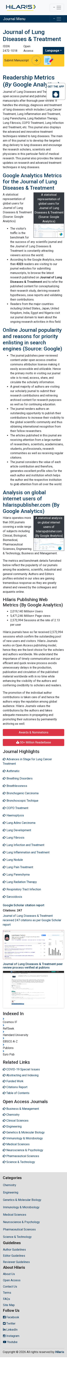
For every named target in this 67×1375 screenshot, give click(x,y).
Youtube (11, 1342)
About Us (9, 1274)
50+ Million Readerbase (35, 742)
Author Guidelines (14, 1249)
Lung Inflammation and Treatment (28, 852)
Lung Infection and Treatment (25, 845)
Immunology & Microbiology (21, 1207)
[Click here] (20, 7)
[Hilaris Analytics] (49, 544)
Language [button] (52, 50)
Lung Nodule (14, 860)
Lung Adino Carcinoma (20, 823)
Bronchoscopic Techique (22, 800)
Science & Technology (17, 1237)
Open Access (11, 1280)
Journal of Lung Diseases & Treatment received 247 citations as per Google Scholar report (32, 920)
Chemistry (9, 1185)
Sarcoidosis (14, 896)
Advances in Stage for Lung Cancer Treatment (27, 761)
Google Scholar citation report (23, 905)
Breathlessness (16, 786)
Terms (7, 1292)
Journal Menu (14, 19)
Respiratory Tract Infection (23, 889)
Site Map (9, 1305)
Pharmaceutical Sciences (19, 1229)
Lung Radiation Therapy (21, 882)
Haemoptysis (15, 815)
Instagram (12, 1336)
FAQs (6, 1299)
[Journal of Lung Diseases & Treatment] (49, 231)
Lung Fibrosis (15, 837)
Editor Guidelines (14, 1255)
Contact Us (10, 1286)
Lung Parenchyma (18, 874)
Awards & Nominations (33, 732)
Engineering (10, 1192)
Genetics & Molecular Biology (22, 1200)
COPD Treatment (17, 808)
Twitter (10, 1323)
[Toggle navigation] (57, 7)
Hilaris (59, 1352)
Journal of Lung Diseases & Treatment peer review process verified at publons (33, 965)
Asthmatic (13, 771)
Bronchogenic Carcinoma (22, 793)
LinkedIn (11, 1329)
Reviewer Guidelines (16, 1262)
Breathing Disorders (19, 778)
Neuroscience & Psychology (21, 1222)
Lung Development (18, 830)
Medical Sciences (14, 1214)
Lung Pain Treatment (19, 867)
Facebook (12, 1317)
